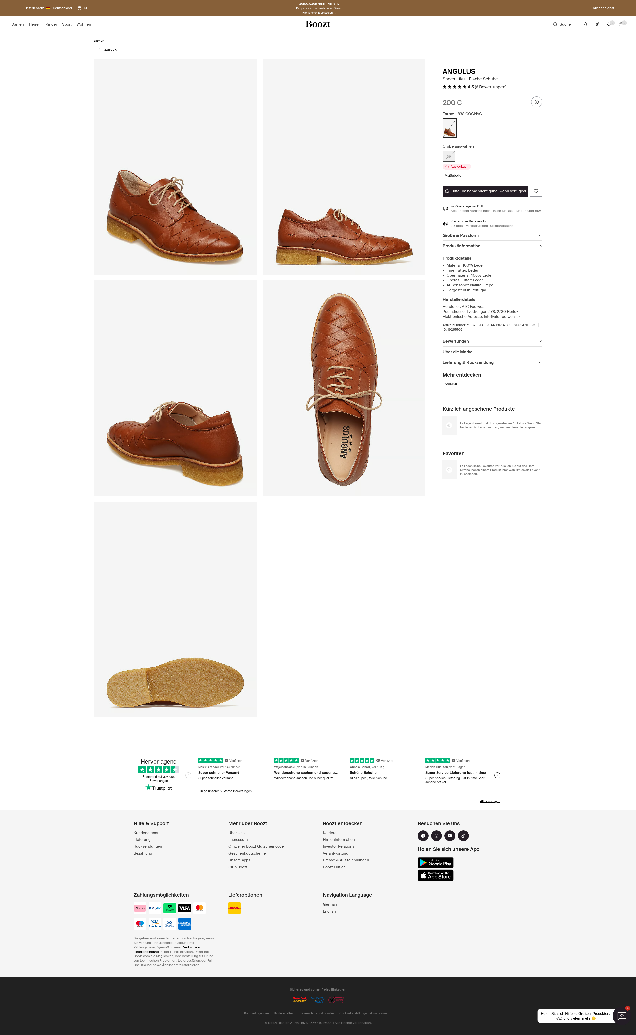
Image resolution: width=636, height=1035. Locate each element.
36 (449, 156)
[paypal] (155, 908)
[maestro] (140, 924)
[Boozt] (318, 24)
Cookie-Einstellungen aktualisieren (363, 1013)
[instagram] (436, 835)
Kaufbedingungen (256, 1013)
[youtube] (449, 835)
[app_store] (436, 875)
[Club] (597, 24)
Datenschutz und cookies (316, 1013)
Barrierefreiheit (284, 1013)
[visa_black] (184, 908)
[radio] (450, 128)
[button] (175, 167)
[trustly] (169, 908)
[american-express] (184, 924)
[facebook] (423, 835)
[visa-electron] (155, 924)
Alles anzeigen (490, 801)
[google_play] (436, 862)
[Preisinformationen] (536, 101)
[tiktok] (463, 835)
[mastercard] (199, 908)
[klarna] (140, 908)
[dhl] (234, 908)
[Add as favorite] (536, 191)
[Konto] (585, 24)
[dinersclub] (169, 924)
